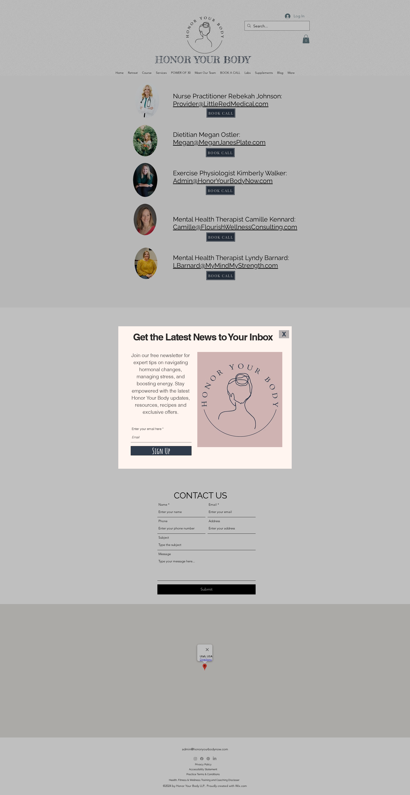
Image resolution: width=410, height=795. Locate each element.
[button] (284, 334)
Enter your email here (146, 428)
